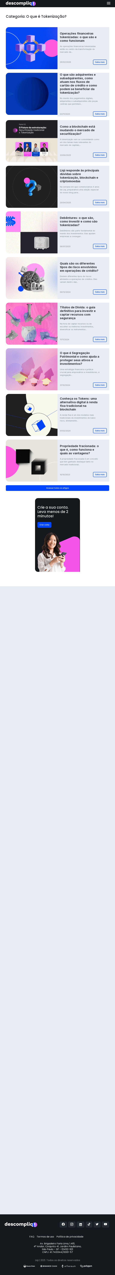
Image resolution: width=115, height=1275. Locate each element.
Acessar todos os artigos (57, 488)
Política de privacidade (69, 1236)
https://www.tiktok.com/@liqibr (29, 1184)
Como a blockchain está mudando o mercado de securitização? (77, 130)
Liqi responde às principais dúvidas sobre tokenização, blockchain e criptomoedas (79, 176)
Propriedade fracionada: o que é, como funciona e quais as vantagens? (79, 449)
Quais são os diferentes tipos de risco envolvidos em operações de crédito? (79, 267)
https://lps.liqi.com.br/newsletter (44, 1202)
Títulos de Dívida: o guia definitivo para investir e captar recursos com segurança (78, 313)
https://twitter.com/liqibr (25, 1190)
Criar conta (44, 525)
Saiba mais (100, 62)
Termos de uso (45, 1236)
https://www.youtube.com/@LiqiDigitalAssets (39, 1172)
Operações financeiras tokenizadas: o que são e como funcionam (78, 37)
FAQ (31, 1236)
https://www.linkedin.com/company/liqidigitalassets (41, 1178)
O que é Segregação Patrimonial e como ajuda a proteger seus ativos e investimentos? (79, 358)
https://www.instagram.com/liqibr (34, 1166)
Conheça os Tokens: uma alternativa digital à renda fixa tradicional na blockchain (78, 404)
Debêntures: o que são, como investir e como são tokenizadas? (78, 221)
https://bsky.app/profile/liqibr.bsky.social (36, 1196)
